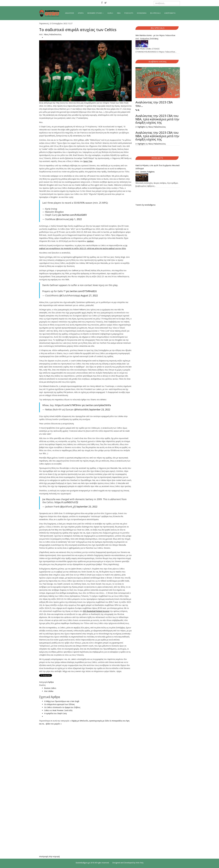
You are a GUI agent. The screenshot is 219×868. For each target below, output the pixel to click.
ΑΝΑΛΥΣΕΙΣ (69, 13)
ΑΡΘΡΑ (81, 13)
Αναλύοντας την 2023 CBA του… (154, 104)
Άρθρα (51, 682)
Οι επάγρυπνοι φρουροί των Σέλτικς (59, 704)
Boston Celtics (50, 688)
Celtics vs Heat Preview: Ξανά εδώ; (58, 710)
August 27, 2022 (89, 295)
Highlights (141, 127)
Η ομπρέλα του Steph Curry (55, 713)
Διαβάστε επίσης (158, 61)
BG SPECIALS (155, 13)
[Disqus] (85, 757)
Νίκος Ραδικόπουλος (52, 34)
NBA (119, 13)
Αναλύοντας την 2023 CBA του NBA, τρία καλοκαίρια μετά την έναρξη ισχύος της (157, 119)
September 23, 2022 (99, 409)
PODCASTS (128, 13)
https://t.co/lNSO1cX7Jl (66, 502)
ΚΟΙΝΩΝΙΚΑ (142, 13)
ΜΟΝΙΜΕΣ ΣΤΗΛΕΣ (94, 13)
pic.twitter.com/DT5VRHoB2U (81, 291)
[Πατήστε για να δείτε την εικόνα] (85, 70)
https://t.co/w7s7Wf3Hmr (68, 405)
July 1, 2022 (76, 219)
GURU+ (110, 13)
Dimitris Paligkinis (147, 171)
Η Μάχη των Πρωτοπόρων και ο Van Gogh (61, 701)
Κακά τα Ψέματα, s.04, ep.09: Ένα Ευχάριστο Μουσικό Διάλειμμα (157, 167)
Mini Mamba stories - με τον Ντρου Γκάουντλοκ (155, 35)
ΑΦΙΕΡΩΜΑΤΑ (170, 13)
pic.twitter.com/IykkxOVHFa (96, 405)
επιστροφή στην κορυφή (49, 856)
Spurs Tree (87, 161)
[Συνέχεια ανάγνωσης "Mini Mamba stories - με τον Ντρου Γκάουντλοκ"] (157, 43)
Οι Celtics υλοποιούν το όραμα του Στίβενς (62, 707)
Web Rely (139, 862)
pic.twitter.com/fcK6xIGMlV (72, 214)
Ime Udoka (48, 691)
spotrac (90, 241)
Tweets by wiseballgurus (145, 205)
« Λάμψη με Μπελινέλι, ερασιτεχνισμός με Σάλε (89, 720)
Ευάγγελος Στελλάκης (149, 38)
